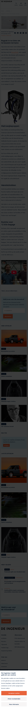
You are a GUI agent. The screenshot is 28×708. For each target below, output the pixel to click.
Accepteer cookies (14, 693)
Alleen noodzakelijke (14, 699)
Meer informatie (14, 704)
